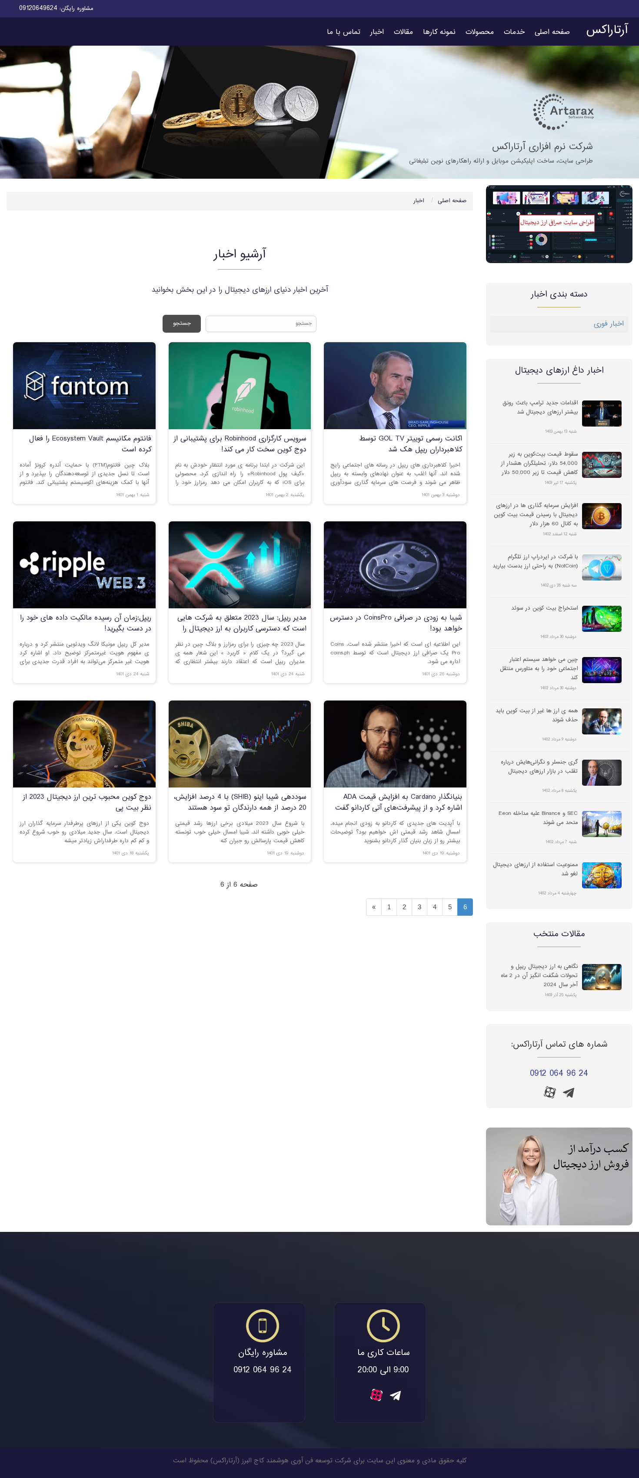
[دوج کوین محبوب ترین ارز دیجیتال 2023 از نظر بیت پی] (84, 744)
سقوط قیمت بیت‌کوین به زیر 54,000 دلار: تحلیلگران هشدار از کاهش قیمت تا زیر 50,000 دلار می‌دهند (539, 463)
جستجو (182, 323)
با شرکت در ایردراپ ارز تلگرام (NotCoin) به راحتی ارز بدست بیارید (535, 562)
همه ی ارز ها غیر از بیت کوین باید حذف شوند (537, 716)
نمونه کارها (439, 32)
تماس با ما (343, 32)
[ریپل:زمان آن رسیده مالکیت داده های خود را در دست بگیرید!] (84, 565)
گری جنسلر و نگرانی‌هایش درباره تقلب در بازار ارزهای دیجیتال (539, 767)
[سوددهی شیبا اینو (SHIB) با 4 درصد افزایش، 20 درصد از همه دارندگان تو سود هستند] (240, 744)
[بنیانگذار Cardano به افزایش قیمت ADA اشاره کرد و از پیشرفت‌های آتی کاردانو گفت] (395, 744)
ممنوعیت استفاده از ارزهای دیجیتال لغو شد (535, 870)
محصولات (480, 32)
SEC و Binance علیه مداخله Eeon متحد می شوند (538, 818)
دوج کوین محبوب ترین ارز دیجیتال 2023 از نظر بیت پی (87, 802)
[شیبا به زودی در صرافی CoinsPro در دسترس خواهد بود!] (395, 565)
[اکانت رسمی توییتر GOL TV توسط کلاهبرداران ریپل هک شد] (395, 386)
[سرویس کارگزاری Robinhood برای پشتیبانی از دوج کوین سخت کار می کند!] (240, 386)
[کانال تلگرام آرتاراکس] (568, 1095)
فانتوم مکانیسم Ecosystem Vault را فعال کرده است (90, 444)
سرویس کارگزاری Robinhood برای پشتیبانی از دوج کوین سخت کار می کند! (240, 444)
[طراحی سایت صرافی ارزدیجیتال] (559, 1176)
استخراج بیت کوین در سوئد (544, 608)
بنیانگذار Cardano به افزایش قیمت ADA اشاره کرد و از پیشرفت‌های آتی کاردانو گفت (398, 802)
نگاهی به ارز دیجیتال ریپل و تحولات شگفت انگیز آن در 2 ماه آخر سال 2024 (539, 975)
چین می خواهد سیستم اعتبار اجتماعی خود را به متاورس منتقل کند (539, 668)
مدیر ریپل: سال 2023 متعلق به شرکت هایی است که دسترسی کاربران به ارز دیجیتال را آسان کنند (241, 629)
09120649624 (38, 8)
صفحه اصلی (552, 32)
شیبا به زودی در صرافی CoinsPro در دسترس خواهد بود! (396, 623)
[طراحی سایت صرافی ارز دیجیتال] (559, 224)
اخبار (377, 32)
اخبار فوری (609, 324)
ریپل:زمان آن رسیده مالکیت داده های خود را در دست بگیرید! (85, 623)
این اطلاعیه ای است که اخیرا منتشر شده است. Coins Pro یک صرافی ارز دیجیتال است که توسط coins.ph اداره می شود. (395, 653)
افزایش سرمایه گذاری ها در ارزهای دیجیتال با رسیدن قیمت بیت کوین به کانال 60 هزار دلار (536, 514)
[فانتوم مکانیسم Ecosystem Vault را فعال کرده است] (84, 386)
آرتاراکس (606, 30)
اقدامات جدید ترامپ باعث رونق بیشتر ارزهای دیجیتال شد (540, 408)
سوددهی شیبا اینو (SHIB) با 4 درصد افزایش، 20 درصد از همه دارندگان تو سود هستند (240, 802)
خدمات (514, 32)
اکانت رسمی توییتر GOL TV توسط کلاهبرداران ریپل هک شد (410, 444)
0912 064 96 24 (559, 1073)
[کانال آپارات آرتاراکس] (550, 1092)
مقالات (403, 32)
